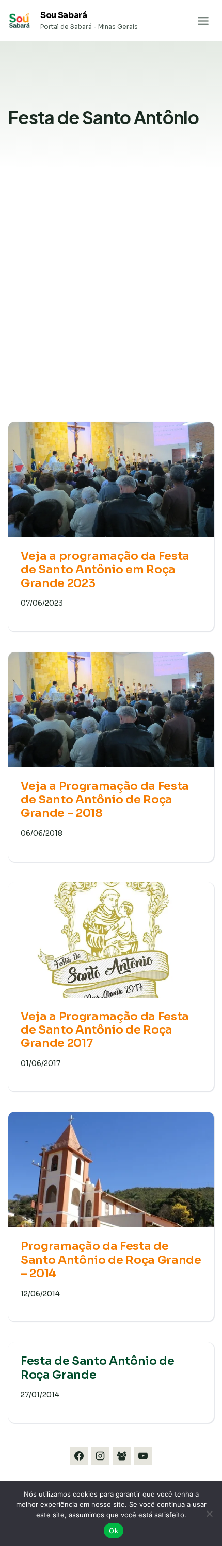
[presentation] (111, 479)
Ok (113, 1530)
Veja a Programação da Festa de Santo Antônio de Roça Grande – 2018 (105, 799)
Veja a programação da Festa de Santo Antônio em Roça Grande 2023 (105, 569)
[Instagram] (100, 1456)
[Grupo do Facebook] (122, 1456)
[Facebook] (79, 1456)
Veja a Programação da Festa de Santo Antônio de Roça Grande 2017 (105, 1030)
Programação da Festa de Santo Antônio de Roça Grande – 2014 (111, 1259)
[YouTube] (143, 1456)
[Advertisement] (111, 303)
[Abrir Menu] (203, 20)
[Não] (209, 1513)
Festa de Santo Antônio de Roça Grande (98, 1367)
